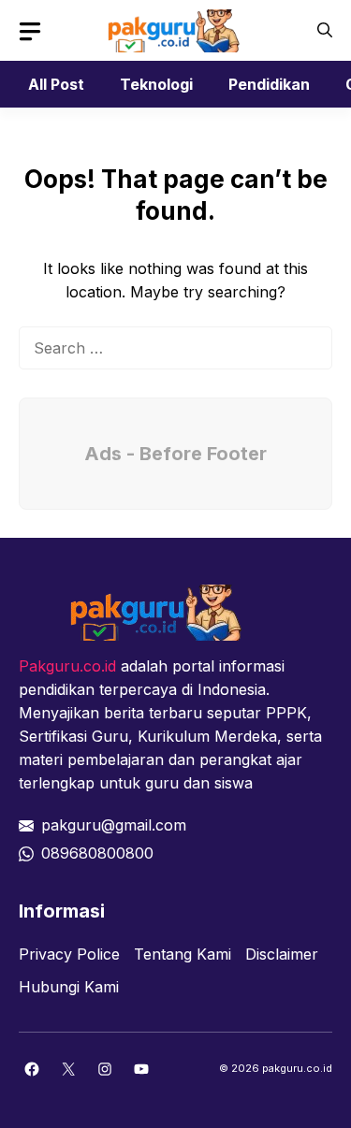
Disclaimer (281, 954)
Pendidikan (269, 84)
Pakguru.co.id (67, 666)
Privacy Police (69, 954)
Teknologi (156, 84)
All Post (56, 84)
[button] (324, 30)
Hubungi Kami (69, 986)
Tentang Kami (182, 954)
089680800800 (97, 853)
